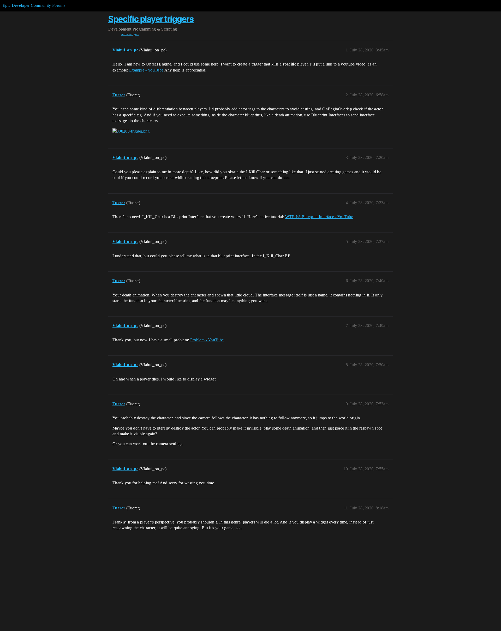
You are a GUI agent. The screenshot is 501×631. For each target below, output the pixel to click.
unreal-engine (130, 34)
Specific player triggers (151, 19)
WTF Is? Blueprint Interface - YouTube (319, 217)
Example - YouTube (146, 70)
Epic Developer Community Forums (34, 5)
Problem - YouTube (207, 340)
